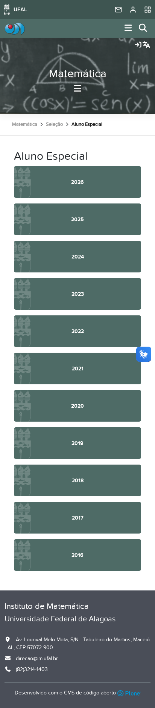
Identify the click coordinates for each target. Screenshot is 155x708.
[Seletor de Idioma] (146, 45)
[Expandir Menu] (128, 28)
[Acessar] (138, 45)
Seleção (54, 124)
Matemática (77, 74)
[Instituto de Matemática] (15, 29)
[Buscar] (143, 28)
